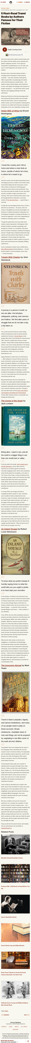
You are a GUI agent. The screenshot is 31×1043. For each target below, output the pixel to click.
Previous (6, 1014)
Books (4, 8)
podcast (28, 2)
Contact (4, 1026)
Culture (7, 8)
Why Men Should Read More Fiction (12, 858)
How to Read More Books (9, 917)
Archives (15, 1029)
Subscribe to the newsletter (8, 1042)
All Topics (24, 1026)
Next (25, 1014)
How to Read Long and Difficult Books (12, 945)
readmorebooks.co (6, 828)
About (17, 1026)
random (20, 2)
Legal (10, 1026)
